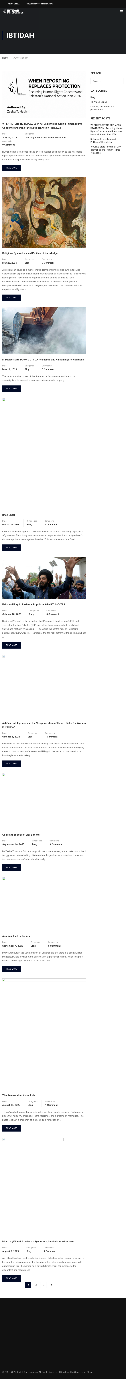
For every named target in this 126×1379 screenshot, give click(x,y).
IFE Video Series (99, 102)
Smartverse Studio (83, 1372)
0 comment (8, 144)
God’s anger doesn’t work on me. (21, 834)
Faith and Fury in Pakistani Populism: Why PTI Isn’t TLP (33, 604)
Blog (27, 262)
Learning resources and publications (45, 137)
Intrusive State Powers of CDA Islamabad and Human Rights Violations (43, 359)
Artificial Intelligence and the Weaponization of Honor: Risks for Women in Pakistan (44, 725)
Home (5, 57)
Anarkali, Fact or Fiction (16, 936)
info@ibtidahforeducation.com (39, 4)
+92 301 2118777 (13, 4)
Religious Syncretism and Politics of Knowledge (30, 253)
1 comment (51, 736)
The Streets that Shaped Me (18, 1095)
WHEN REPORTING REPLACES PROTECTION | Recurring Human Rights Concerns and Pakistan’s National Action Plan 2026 (42, 125)
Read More (11, 167)
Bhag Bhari (8, 514)
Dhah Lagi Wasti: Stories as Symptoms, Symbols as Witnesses (38, 1241)
